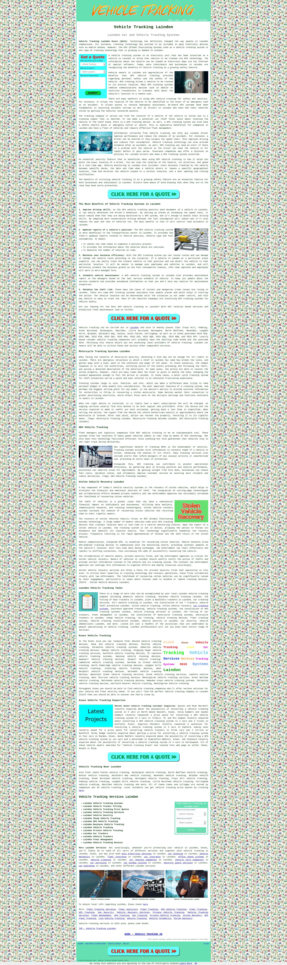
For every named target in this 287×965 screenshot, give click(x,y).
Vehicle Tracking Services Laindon (108, 797)
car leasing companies (143, 860)
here (81, 790)
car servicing (98, 863)
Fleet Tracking (149, 909)
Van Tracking (139, 915)
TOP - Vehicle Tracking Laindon (97, 928)
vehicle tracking (194, 851)
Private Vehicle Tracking (168, 912)
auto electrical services (137, 854)
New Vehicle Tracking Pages (96, 943)
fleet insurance (117, 857)
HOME (170, 20)
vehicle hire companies (189, 860)
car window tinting (135, 863)
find (87, 772)
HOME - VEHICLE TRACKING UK (143, 934)
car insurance (152, 857)
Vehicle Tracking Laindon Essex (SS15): (103, 41)
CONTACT (192, 20)
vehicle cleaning (101, 860)
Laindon (134, 327)
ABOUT (184, 20)
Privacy (206, 943)
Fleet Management (101, 915)
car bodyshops (87, 866)
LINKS (177, 20)
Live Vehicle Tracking (111, 918)
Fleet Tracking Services (101, 909)
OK (196, 963)
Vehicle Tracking (137, 918)
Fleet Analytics (128, 909)
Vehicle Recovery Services (133, 912)
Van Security (106, 912)
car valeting (175, 854)
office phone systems (191, 857)
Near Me (126, 943)
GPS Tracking (87, 912)
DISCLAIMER (202, 20)
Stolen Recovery (192, 915)
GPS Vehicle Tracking (173, 909)
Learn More (186, 963)
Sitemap (80, 943)
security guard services (178, 863)
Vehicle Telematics (160, 918)
